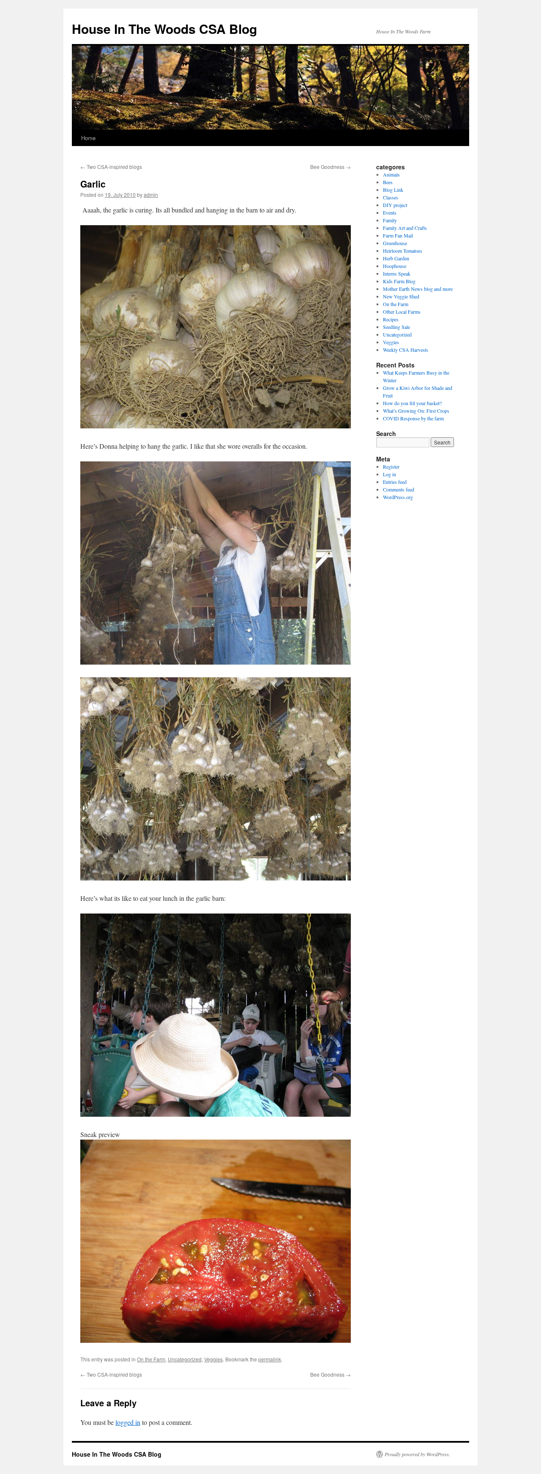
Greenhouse (395, 243)
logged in (127, 1422)
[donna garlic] (215, 661)
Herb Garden (396, 258)
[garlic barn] (215, 1114)
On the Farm (151, 1359)
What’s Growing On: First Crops (416, 410)
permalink (269, 1359)
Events (389, 212)
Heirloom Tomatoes (402, 250)
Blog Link (393, 189)
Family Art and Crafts (405, 227)
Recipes (391, 319)
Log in (389, 474)
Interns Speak (396, 273)
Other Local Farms (402, 311)
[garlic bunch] (215, 425)
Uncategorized (185, 1359)
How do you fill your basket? (412, 403)
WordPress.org (398, 497)
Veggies (213, 1359)
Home (88, 138)
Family (390, 220)
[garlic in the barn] (215, 877)
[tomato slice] (215, 1340)
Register (391, 466)
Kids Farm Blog (399, 281)
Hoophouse (394, 265)
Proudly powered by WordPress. (417, 1454)
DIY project (395, 205)
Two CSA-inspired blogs (111, 166)
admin (151, 194)
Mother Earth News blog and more (418, 288)
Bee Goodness (330, 166)
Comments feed (398, 489)
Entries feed (395, 481)
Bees (388, 182)
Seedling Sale (396, 326)
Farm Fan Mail (398, 235)
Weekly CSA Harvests (405, 349)
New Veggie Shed (401, 296)
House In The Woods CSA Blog (164, 28)
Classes (390, 197)
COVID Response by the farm (413, 418)
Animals (391, 174)
